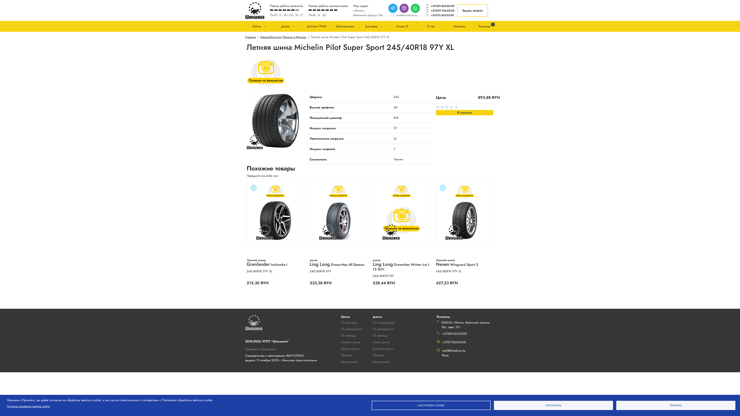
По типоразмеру (384, 322)
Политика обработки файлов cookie (28, 406)
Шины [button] (256, 26)
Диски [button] (285, 26)
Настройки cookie (431, 405)
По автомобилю (351, 329)
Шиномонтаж (345, 26)
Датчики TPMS (316, 26)
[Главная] (254, 10)
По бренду (380, 335)
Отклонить (553, 405)
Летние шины (350, 348)
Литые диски (381, 342)
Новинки (378, 355)
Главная (250, 37)
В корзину (464, 112)
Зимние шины (350, 342)
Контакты (459, 26)
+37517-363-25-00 (442, 15)
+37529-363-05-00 (442, 6)
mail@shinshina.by (406, 15)
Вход (445, 355)
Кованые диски (383, 348)
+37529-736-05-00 (442, 11)
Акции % (402, 26)
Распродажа (381, 362)
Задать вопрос (472, 10)
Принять (676, 405)
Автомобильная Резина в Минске (283, 37)
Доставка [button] (371, 26)
